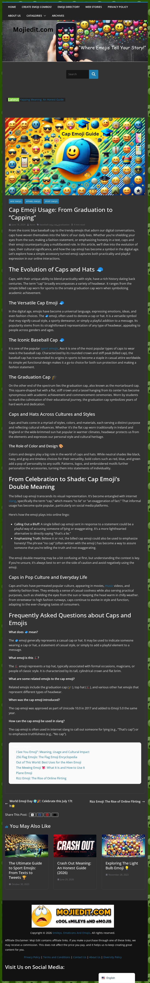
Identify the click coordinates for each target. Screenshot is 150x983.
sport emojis (49, 348)
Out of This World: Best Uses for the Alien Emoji (48, 762)
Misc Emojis (15, 201)
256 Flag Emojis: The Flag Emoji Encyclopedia (46, 757)
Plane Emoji (24, 773)
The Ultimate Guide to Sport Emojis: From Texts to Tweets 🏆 (25, 870)
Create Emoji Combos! (37, 7)
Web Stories (93, 7)
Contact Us (79, 957)
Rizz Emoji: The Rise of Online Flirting (41, 778)
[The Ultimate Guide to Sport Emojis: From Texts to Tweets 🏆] (26, 836)
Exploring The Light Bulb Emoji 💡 (122, 865)
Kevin (32, 224)
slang (12, 501)
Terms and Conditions (56, 957)
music (109, 586)
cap (55, 224)
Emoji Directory (69, 7)
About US (14, 15)
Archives (58, 15)
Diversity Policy (112, 957)
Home (12, 7)
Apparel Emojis (33, 201)
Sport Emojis (51, 201)
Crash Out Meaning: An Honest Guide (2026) (74, 868)
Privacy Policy (118, 7)
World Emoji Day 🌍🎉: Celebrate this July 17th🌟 (41, 803)
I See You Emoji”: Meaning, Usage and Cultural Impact (52, 752)
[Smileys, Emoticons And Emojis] (75, 22)
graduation (64, 224)
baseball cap (46, 224)
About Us (94, 957)
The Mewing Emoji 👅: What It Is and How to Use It (50, 768)
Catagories (34, 15)
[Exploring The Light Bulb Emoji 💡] (123, 836)
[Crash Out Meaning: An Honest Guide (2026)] (75, 836)
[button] (44, 15)
